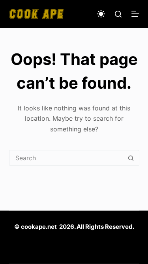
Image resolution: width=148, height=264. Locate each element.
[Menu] (135, 14)
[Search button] (131, 158)
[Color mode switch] (101, 14)
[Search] (118, 14)
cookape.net (39, 226)
